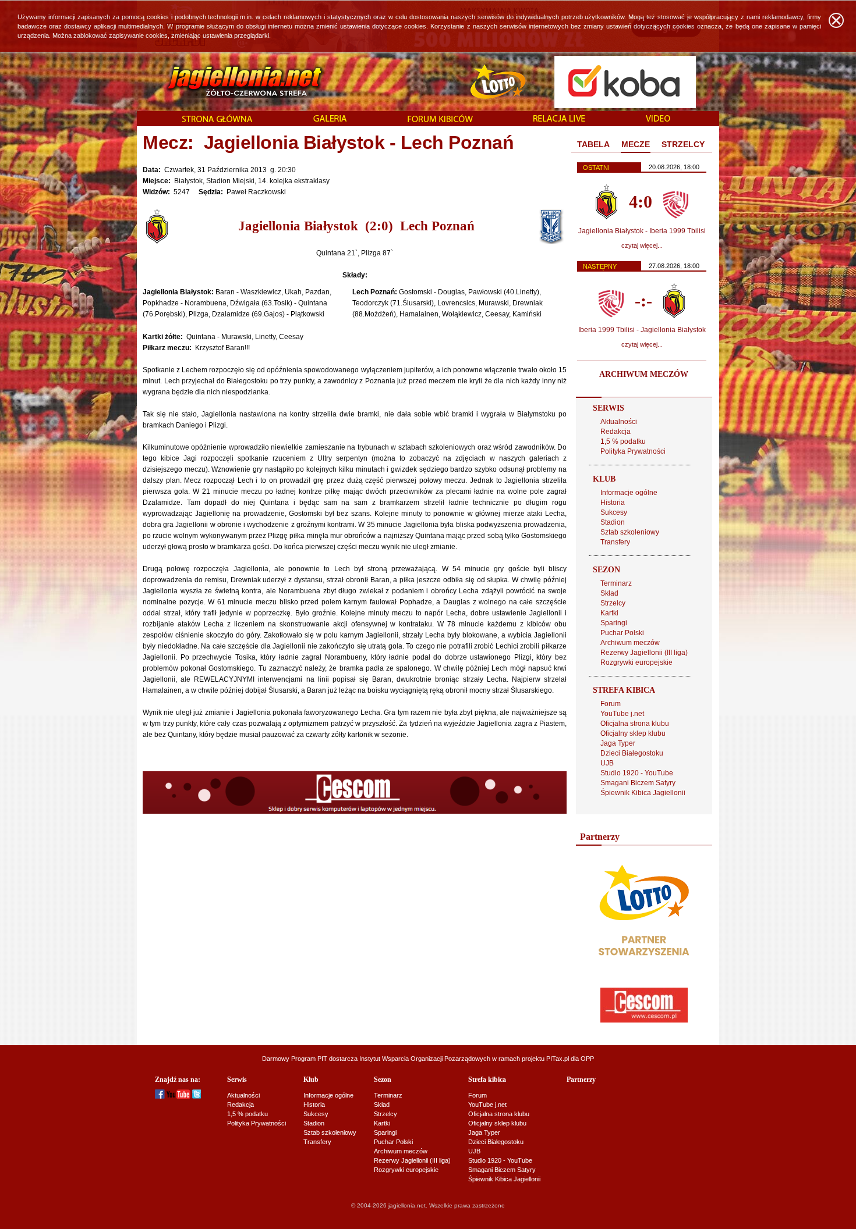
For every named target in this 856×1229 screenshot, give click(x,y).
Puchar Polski (622, 633)
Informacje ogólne (628, 493)
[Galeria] (330, 119)
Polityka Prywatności (633, 451)
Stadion (612, 522)
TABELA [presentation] (593, 144)
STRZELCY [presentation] (683, 144)
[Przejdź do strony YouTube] (178, 1096)
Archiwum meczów (630, 643)
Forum (610, 704)
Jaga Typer (617, 743)
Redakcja (615, 432)
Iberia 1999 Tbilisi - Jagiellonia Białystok (642, 330)
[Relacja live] (559, 119)
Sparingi (613, 623)
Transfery (615, 542)
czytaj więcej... (642, 245)
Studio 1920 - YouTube (636, 773)
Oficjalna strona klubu (634, 723)
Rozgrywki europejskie (636, 662)
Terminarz (616, 583)
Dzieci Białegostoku (631, 753)
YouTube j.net (622, 714)
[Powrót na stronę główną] (232, 81)
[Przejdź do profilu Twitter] (196, 1096)
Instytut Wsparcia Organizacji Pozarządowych (424, 1058)
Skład (609, 593)
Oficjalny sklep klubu (633, 733)
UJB (607, 763)
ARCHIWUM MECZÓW (643, 374)
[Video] (658, 119)
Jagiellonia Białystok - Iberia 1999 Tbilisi (642, 231)
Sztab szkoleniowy (629, 532)
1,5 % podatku (623, 441)
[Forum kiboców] (440, 119)
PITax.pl (557, 1058)
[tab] (593, 145)
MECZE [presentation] (635, 144)
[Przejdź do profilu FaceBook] (160, 1096)
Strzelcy (612, 603)
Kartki (609, 613)
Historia (612, 502)
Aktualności (618, 422)
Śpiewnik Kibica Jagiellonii (642, 793)
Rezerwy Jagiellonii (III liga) (644, 653)
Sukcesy (613, 512)
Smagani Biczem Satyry (637, 783)
